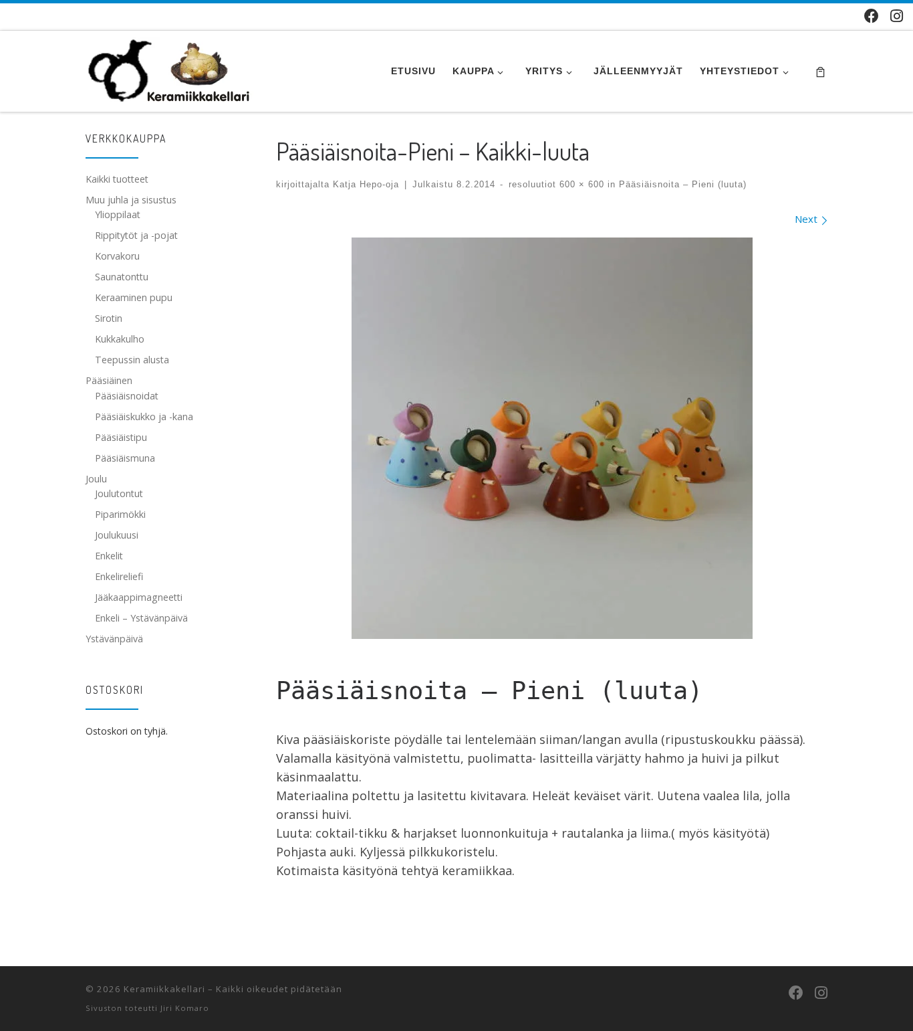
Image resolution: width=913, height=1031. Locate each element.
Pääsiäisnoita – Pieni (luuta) (681, 184)
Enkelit (109, 555)
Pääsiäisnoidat (126, 395)
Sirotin (108, 318)
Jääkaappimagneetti (138, 597)
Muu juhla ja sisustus (131, 199)
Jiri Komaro (184, 1008)
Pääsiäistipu (121, 437)
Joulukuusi (116, 535)
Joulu (96, 478)
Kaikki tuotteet (117, 179)
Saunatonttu (121, 276)
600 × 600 (580, 184)
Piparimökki (120, 514)
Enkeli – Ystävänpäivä (141, 618)
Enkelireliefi (119, 576)
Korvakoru (117, 256)
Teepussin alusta (132, 359)
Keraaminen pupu (133, 297)
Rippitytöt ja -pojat (136, 235)
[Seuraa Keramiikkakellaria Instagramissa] (896, 15)
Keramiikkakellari (164, 989)
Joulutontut (119, 493)
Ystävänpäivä (114, 638)
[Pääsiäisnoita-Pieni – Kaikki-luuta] (552, 438)
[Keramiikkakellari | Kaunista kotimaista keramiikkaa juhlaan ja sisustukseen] (169, 67)
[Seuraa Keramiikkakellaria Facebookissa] (871, 15)
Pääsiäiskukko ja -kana (144, 416)
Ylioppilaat (117, 214)
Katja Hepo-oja (366, 184)
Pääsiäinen (109, 380)
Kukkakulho (119, 339)
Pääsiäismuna (125, 458)
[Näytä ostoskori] (820, 71)
